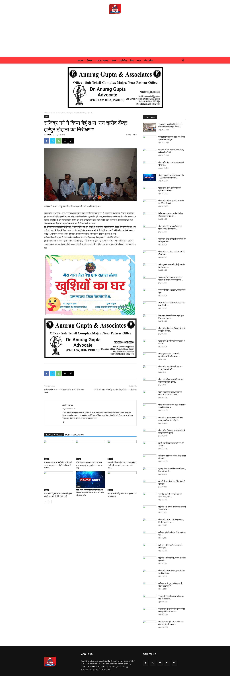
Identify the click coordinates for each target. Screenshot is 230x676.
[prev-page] (45, 501)
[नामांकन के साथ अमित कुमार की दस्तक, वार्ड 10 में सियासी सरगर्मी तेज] (149, 599)
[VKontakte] (167, 663)
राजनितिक (123, 60)
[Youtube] (174, 663)
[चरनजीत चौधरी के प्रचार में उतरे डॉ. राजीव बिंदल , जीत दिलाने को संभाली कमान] (149, 497)
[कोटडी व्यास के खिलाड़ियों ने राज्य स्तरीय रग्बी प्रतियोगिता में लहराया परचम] (149, 612)
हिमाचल (89, 60)
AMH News (50, 135)
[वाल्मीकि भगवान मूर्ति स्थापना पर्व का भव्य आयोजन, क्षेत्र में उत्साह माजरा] (149, 625)
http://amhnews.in (68, 409)
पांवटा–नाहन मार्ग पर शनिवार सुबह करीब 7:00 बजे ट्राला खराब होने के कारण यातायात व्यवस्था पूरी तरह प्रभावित (90, 492)
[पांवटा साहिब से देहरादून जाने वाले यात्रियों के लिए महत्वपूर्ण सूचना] (149, 433)
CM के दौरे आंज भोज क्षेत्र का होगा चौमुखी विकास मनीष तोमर (115, 390)
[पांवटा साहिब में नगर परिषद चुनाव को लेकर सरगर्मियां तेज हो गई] (149, 574)
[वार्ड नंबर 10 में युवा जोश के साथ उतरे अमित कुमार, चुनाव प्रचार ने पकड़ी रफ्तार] (149, 548)
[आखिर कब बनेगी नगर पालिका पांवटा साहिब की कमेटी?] (149, 459)
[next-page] (50, 501)
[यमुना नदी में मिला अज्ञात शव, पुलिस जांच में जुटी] (149, 293)
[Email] (65, 141)
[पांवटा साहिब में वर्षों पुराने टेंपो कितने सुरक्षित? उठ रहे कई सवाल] (122, 481)
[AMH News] (115, 9)
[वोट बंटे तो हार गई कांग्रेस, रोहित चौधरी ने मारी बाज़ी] (149, 484)
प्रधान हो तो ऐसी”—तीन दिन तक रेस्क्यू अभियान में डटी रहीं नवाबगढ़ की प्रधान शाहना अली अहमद (122, 465)
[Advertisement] (115, 37)
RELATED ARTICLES (54, 435)
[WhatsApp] (58, 141)
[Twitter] (52, 141)
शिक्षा (132, 60)
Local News (102, 60)
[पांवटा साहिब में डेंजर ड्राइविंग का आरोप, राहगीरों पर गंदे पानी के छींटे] (149, 204)
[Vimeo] (160, 663)
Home (80, 60)
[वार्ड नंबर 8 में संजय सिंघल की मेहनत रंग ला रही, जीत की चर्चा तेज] (149, 535)
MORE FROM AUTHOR (74, 435)
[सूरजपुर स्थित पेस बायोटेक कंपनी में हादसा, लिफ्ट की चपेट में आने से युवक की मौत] (149, 472)
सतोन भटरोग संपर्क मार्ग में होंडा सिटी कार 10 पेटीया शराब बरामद (64, 391)
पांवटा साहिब (148, 60)
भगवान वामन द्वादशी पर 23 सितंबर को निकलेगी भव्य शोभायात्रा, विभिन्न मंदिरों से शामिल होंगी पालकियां (58, 465)
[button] (183, 60)
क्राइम (114, 60)
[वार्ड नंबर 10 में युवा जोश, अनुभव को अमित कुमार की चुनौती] (149, 561)
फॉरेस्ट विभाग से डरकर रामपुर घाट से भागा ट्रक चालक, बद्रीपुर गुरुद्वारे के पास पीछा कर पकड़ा (89, 465)
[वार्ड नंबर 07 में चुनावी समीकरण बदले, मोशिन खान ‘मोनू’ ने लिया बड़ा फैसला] (149, 586)
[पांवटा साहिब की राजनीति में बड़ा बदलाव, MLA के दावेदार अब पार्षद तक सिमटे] (149, 523)
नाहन (139, 60)
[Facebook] (46, 141)
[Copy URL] (71, 141)
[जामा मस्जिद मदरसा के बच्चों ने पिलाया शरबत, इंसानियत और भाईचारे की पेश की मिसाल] (149, 421)
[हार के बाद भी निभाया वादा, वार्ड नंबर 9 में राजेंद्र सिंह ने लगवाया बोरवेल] (149, 446)
